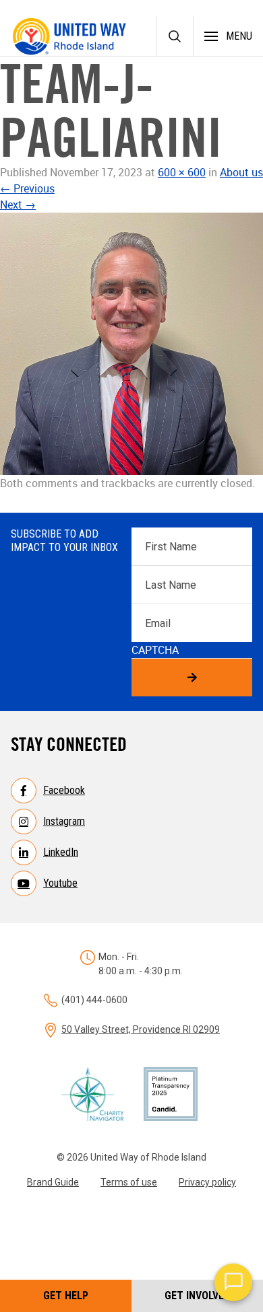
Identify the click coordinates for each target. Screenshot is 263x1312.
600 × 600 (182, 172)
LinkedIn (60, 852)
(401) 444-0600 (94, 999)
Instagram (64, 821)
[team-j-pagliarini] (131, 344)
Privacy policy (207, 1182)
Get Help (65, 1295)
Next (18, 204)
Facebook (64, 790)
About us (241, 172)
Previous (27, 188)
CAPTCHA (155, 650)
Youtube (60, 883)
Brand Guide (53, 1182)
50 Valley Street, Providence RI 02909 (140, 1029)
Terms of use (128, 1182)
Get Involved (197, 1295)
